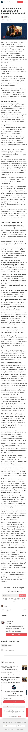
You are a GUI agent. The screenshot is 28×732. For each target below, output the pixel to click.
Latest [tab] (6, 662)
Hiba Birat (6, 16)
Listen (25, 17)
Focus (2, 6)
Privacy (12, 722)
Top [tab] (2, 662)
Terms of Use (21, 710)
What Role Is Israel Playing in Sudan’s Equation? (9, 666)
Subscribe (20, 1)
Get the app (20, 725)
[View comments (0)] (7, 20)
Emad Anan (9, 672)
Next (23, 615)
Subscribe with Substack (15, 707)
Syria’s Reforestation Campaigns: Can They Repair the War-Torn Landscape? (10, 679)
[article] (14, 670)
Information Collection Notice (18, 711)
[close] (24, 686)
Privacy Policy (15, 712)
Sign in (25, 1)
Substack (7, 729)
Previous (5, 615)
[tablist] (7, 645)
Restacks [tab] (10, 645)
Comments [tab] (4, 645)
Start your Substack (10, 725)
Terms (16, 722)
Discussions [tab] (11, 662)
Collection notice (22, 722)
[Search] (25, 662)
